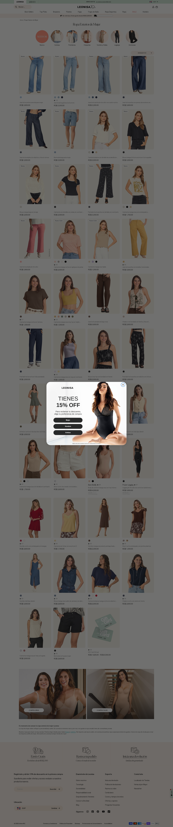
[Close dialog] (123, 385)
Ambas (68, 432)
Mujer (68, 420)
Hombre (68, 426)
